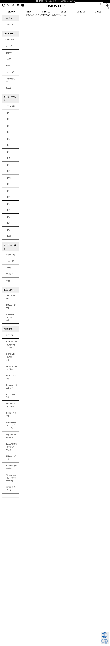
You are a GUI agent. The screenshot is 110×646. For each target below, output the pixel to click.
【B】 (8, 119)
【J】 (8, 158)
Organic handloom (11, 435)
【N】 (8, 184)
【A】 (8, 113)
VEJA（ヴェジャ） (11, 488)
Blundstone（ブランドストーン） (11, 345)
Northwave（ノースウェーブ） (11, 425)
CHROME (81, 12)
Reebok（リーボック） (11, 466)
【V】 (8, 223)
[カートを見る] (107, 7)
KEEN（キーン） (11, 395)
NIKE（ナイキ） (11, 414)
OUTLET (98, 12)
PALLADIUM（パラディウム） (11, 447)
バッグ (9, 46)
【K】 (8, 165)
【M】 (9, 178)
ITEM (28, 12)
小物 (8, 281)
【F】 (8, 139)
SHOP (64, 12)
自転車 (9, 53)
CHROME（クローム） (10, 317)
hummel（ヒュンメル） (11, 386)
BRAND (11, 12)
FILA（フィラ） (11, 376)
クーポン (9, 24)
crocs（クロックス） (11, 367)
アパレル (10, 274)
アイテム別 (10, 254)
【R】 (8, 204)
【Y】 (8, 230)
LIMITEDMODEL (11, 297)
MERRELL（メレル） (11, 405)
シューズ (10, 72)
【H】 (8, 145)
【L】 (8, 171)
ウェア (9, 65)
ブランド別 (10, 106)
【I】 (8, 152)
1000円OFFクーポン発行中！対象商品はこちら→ (55, 1)
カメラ (9, 59)
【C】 (8, 126)
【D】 (8, 132)
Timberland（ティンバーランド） (11, 478)
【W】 (9, 236)
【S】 (8, 210)
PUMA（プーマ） (11, 306)
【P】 (8, 197)
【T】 (8, 217)
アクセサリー (11, 79)
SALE (8, 88)
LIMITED (46, 12)
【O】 (8, 191)
